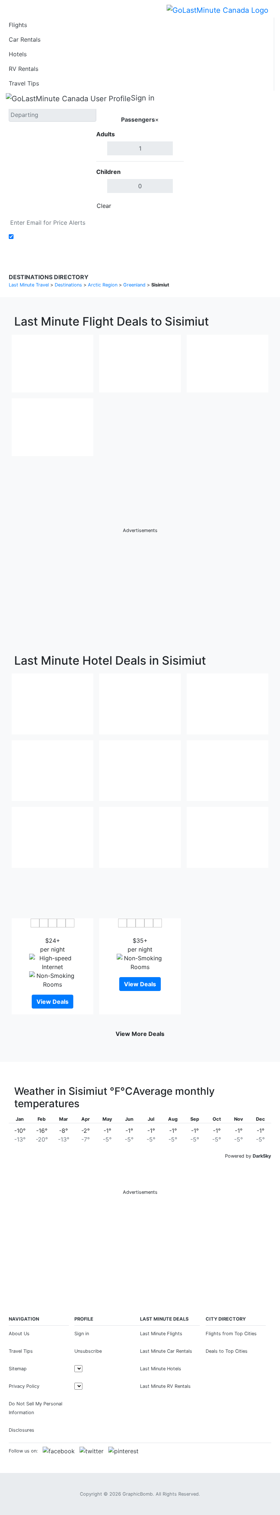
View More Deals (140, 1033)
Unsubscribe (88, 1351)
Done (171, 205)
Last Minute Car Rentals (166, 1351)
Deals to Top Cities (227, 1351)
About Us (19, 1333)
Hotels (18, 54)
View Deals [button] (52, 1001)
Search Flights (227, 153)
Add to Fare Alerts (41, 236)
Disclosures (21, 1430)
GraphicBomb (137, 1494)
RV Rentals (23, 68)
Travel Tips (24, 83)
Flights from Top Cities (231, 1333)
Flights (18, 25)
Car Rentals (24, 39)
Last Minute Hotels (160, 1368)
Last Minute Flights (161, 1333)
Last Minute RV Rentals (165, 1386)
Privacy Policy (24, 1386)
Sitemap (18, 1368)
